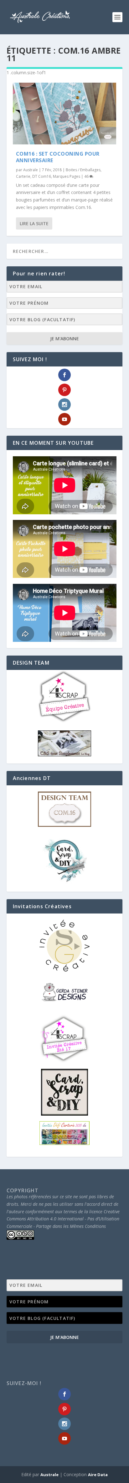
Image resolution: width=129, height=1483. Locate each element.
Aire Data (98, 1474)
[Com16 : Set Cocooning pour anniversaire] (64, 113)
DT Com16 (41, 176)
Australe (30, 169)
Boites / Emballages (83, 169)
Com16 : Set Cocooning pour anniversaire (58, 157)
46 (87, 176)
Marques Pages (66, 176)
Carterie (23, 176)
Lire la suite (34, 223)
